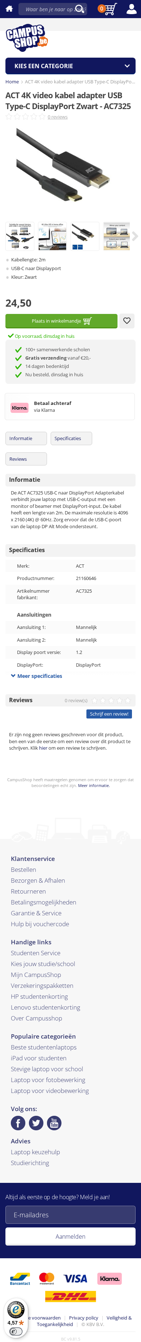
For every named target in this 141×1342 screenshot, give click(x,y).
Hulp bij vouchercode (40, 924)
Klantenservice (33, 858)
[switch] (15, 1331)
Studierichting (30, 1163)
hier (43, 748)
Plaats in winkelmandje (56, 321)
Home (12, 81)
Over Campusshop (36, 1018)
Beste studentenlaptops (44, 1047)
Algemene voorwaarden (35, 1317)
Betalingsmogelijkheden (43, 902)
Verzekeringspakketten (42, 985)
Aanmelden (70, 1236)
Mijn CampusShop (36, 974)
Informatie (20, 438)
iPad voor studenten (39, 1058)
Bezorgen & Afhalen (38, 880)
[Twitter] (36, 1123)
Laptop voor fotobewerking (48, 1080)
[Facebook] (18, 1123)
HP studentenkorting (39, 996)
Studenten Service (35, 953)
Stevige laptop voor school (47, 1069)
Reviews (18, 459)
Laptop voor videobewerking (50, 1090)
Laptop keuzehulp (35, 1152)
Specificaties (68, 438)
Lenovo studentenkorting (45, 1007)
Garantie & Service (36, 913)
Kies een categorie (43, 66)
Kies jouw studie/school (43, 964)
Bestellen (23, 869)
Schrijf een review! (109, 714)
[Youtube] (54, 1123)
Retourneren (28, 891)
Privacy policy (83, 1317)
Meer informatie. (94, 785)
